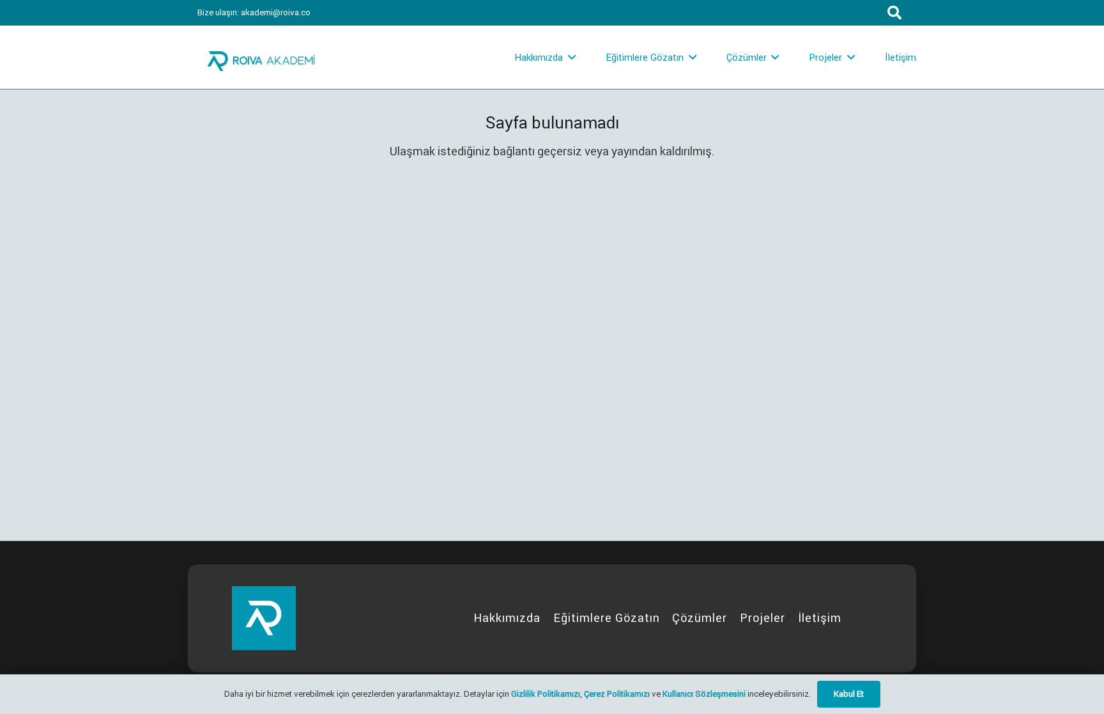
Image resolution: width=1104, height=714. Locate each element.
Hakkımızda (506, 617)
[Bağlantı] (261, 57)
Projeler (762, 617)
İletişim (819, 617)
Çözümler (699, 617)
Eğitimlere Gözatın (606, 617)
